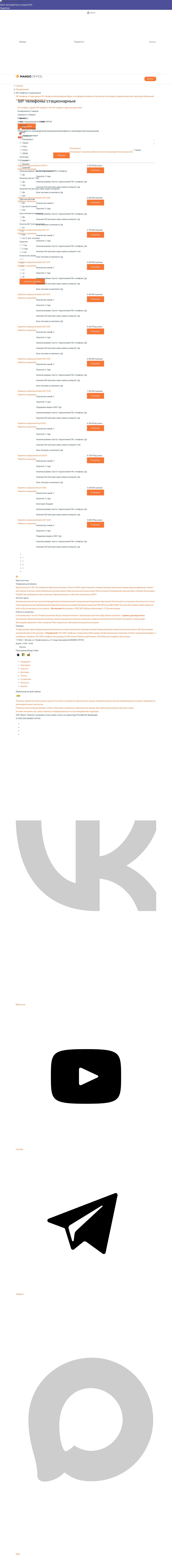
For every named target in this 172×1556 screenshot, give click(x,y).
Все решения (38, 633)
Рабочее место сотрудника (124, 601)
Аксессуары (110, 96)
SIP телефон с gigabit (27, 108)
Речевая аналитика (47, 615)
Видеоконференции (138, 587)
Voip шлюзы (99, 96)
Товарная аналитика (100, 619)
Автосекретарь (46, 594)
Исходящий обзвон (52, 601)
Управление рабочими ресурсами (51, 605)
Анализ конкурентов (63, 619)
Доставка (24, 672)
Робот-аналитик (44, 622)
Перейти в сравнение (27, 169)
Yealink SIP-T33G (43, 359)
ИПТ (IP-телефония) (40, 587)
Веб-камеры (94, 633)
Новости (24, 669)
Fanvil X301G (41, 165)
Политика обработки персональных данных (35, 701)
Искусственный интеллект (67, 615)
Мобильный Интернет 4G (89, 636)
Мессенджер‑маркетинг (26, 622)
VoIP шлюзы (72, 636)
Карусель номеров (95, 587)
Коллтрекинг (21, 619)
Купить (150, 79)
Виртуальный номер (58, 587)
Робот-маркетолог (60, 622)
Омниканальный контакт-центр (30, 601)
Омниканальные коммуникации (75, 601)
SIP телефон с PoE (44, 108)
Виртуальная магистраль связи (81, 591)
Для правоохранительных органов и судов (114, 708)
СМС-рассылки (102, 591)
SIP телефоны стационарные (28, 96)
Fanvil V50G (41, 488)
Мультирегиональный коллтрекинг (83, 622)
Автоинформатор (31, 594)
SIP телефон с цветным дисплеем (67, 108)
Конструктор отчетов (145, 601)
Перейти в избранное (27, 165)
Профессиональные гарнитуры (129, 96)
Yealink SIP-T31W (43, 391)
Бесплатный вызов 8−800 (130, 629)
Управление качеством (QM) (92, 615)
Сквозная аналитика (81, 619)
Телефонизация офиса (26, 629)
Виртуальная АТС (23, 587)
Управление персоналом (101, 601)
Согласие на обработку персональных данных (75, 701)
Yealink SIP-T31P (43, 262)
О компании (25, 679)
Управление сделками (87, 605)
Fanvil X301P (41, 455)
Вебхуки (88, 608)
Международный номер (108, 629)
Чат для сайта (125, 605)
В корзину (95, 170)
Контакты (24, 683)
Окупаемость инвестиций (133, 619)
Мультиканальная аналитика (40, 619)
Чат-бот (34, 615)
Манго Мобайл (137, 591)
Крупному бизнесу (73, 629)
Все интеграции (113, 608)
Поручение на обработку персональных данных (74, 708)
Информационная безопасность (50, 629)
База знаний (71, 605)
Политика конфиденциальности (57, 711)
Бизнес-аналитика (113, 615)
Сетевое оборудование (138, 633)
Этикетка (71, 587)
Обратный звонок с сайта (64, 594)
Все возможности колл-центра (36, 608)
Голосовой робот (23, 615)
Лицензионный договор (106, 701)
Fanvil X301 (41, 423)
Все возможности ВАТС (86, 594)
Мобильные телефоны (37, 100)
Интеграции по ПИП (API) (73, 608)
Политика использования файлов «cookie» (34, 708)
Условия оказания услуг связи (29, 711)
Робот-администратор (26, 605)
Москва (22, 42)
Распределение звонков (119, 591)
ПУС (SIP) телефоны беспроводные (50, 636)
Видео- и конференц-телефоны (80, 96)
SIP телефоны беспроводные (54, 96)
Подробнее (4, 8)
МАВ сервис (81, 587)
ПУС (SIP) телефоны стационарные (74, 633)
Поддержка (79, 42)
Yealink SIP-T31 (42, 230)
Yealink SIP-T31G (43, 294)
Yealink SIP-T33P (43, 327)
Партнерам (25, 665)
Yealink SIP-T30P (43, 198)
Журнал (23, 686)
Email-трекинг (116, 619)
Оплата (23, 676)
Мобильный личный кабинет (54, 591)
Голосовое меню (33, 591)
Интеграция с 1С (99, 608)
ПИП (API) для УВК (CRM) (108, 605)
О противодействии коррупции (84, 711)
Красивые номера (89, 629)
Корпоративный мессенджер (116, 587)
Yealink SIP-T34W (43, 520)
